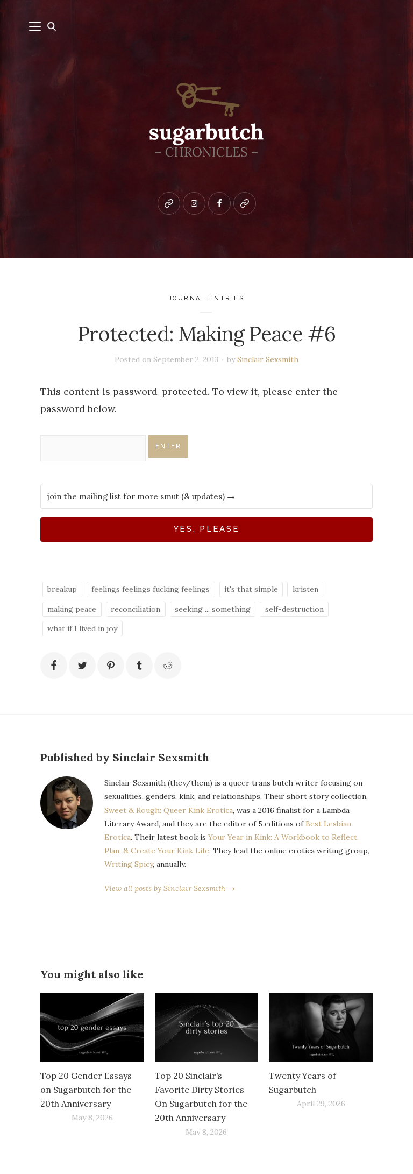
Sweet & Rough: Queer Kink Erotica (168, 810)
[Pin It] (110, 665)
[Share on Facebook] (53, 665)
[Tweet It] (82, 665)
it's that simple (251, 589)
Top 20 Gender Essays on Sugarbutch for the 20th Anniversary (86, 1089)
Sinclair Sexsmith (267, 359)
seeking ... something (213, 609)
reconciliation (135, 609)
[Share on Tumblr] (139, 665)
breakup (62, 589)
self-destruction (294, 609)
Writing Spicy (128, 864)
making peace (71, 609)
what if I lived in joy (82, 628)
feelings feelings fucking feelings (150, 589)
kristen (305, 589)
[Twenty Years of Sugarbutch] (321, 1027)
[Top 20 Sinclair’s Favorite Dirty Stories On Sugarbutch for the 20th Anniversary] (207, 1027)
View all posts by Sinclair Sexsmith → (169, 888)
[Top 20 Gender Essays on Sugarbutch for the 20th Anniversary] (92, 1027)
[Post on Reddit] (167, 665)
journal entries (207, 298)
